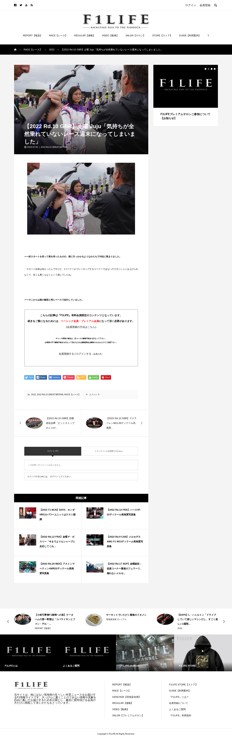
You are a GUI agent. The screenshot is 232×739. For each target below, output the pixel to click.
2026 (179, 628)
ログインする (90, 353)
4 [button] (215, 69)
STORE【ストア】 (162, 35)
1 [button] (205, 69)
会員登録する (66, 353)
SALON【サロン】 (135, 35)
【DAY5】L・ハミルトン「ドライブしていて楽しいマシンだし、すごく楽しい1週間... (197, 619)
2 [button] (208, 69)
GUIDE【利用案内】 (190, 35)
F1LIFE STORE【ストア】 (183, 684)
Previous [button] (8, 621)
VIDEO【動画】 (110, 35)
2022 (25, 68)
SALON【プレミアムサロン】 (128, 715)
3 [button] (211, 69)
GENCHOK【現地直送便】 (126, 697)
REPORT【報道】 (32, 35)
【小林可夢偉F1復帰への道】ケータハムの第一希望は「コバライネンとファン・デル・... (55, 619)
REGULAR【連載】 (84, 35)
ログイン (54, 476)
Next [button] (224, 621)
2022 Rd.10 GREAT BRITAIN (54, 147)
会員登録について (178, 703)
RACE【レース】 (58, 35)
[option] (185, 95)
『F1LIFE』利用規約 (180, 715)
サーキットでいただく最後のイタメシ (126, 614)
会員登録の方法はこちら (81, 326)
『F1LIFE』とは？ (179, 697)
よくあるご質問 (177, 709)
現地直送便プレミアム (116, 619)
